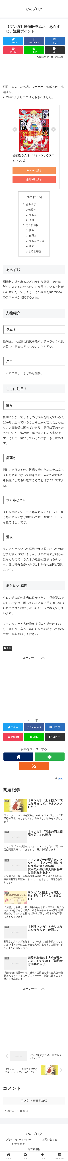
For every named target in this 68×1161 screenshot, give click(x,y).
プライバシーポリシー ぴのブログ (20, 1141)
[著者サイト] (18, 756)
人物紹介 (31, 209)
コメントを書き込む (34, 1100)
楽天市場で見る (34, 179)
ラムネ (33, 214)
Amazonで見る (34, 170)
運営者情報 (34, 1149)
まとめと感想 (33, 251)
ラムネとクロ (36, 240)
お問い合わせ (49, 1139)
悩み (31, 230)
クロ (31, 220)
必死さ (33, 235)
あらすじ (31, 204)
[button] (61, 632)
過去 (31, 246)
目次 (29, 196)
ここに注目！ (33, 225)
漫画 (8, 648)
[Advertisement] (34, 70)
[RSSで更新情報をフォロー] (34, 766)
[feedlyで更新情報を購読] (50, 756)
